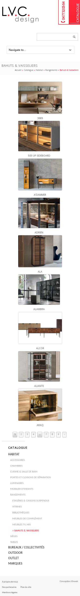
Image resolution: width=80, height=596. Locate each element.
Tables (14, 542)
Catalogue (74, 12)
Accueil (18, 70)
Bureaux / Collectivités (26, 547)
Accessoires (17, 460)
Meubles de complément (27, 518)
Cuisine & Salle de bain (23, 471)
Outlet (13, 558)
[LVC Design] (20, 23)
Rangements (51, 70)
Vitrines (17, 506)
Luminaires (17, 483)
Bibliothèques (20, 512)
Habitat (39, 70)
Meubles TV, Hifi (21, 524)
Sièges (13, 536)
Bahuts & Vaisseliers (26, 530)
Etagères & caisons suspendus (30, 500)
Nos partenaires (9, 587)
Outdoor (15, 553)
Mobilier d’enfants (21, 489)
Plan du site (26, 587)
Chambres (16, 466)
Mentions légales (9, 592)
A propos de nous (10, 582)
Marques (15, 563)
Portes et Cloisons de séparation (30, 477)
